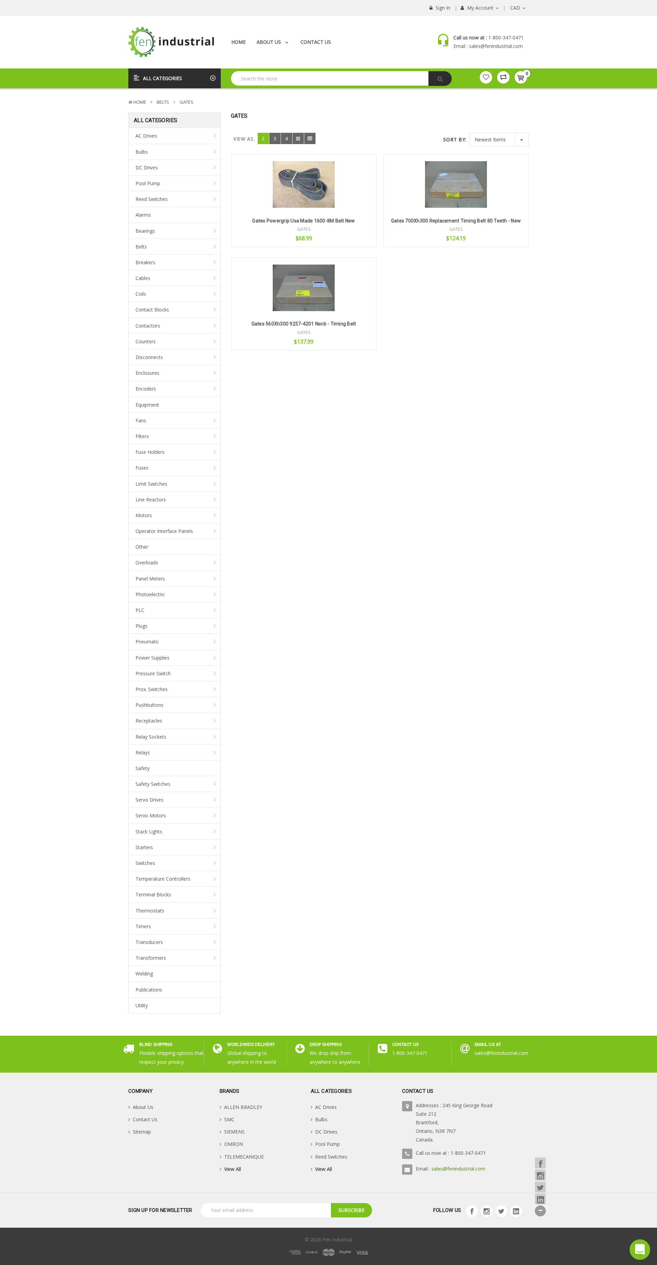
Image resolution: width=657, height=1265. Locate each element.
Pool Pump (148, 183)
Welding (144, 973)
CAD (515, 7)
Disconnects (149, 357)
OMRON (233, 1144)
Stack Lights (149, 831)
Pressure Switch (153, 673)
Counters (146, 341)
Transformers (151, 958)
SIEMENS (234, 1131)
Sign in (442, 7)
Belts (163, 102)
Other (142, 547)
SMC (229, 1119)
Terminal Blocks (153, 894)
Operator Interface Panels (164, 531)
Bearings (145, 231)
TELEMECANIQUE (244, 1156)
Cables (143, 278)
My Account (480, 7)
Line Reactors (151, 499)
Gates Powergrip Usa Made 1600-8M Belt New (303, 220)
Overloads (147, 562)
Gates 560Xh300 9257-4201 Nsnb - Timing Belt (304, 324)
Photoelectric (150, 594)
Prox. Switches (152, 689)
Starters (144, 847)
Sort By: (454, 139)
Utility (142, 1005)
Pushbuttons (150, 705)
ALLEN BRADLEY (243, 1107)
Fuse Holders (150, 452)
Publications (149, 989)
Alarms (143, 215)
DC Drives (147, 167)
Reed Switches (152, 199)
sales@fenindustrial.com (496, 46)
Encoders (146, 388)
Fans (141, 420)
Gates (186, 102)
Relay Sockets (151, 736)
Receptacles (149, 720)
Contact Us (315, 42)
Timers (143, 926)
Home (238, 42)
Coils (141, 294)
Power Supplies (152, 657)
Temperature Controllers (163, 879)
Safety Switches (153, 784)
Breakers (145, 262)
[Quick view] (304, 173)
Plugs (141, 626)
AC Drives (146, 135)
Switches (145, 863)
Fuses (142, 467)
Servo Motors (151, 815)
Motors (144, 515)
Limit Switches (151, 484)
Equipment (147, 404)
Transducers (149, 942)
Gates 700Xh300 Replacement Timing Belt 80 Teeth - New (456, 220)
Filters (142, 436)
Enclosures (147, 373)
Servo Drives (150, 799)
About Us (269, 42)
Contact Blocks (152, 309)
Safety (143, 768)
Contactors (148, 325)
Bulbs (142, 152)
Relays (143, 752)
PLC (140, 610)
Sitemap (142, 1131)
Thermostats (150, 910)
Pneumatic (147, 641)
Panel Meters (150, 578)
